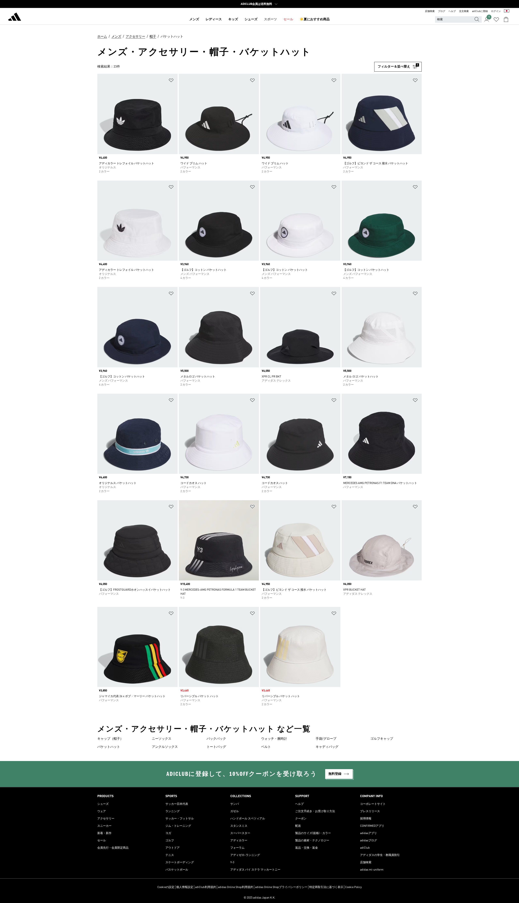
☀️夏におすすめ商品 (315, 19)
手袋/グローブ (326, 739)
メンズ (194, 19)
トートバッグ (216, 747)
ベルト (266, 747)
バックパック (216, 739)
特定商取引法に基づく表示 (326, 887)
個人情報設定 (184, 887)
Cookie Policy (353, 887)
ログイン (496, 11)
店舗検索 (430, 11)
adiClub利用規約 (205, 887)
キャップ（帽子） (110, 739)
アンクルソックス (165, 747)
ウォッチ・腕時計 (274, 739)
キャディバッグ (327, 747)
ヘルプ (452, 11)
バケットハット (108, 747)
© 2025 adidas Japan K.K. (259, 897)
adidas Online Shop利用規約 (235, 887)
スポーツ (270, 19)
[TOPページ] (14, 17)
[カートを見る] (506, 19)
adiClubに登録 (480, 11)
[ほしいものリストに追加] (171, 81)
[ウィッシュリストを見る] (496, 19)
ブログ (441, 11)
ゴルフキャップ (381, 739)
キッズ (233, 19)
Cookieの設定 (165, 887)
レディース (214, 19)
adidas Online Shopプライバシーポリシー (281, 887)
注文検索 (464, 11)
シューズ (250, 19)
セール (288, 19)
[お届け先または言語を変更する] (506, 11)
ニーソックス (161, 739)
